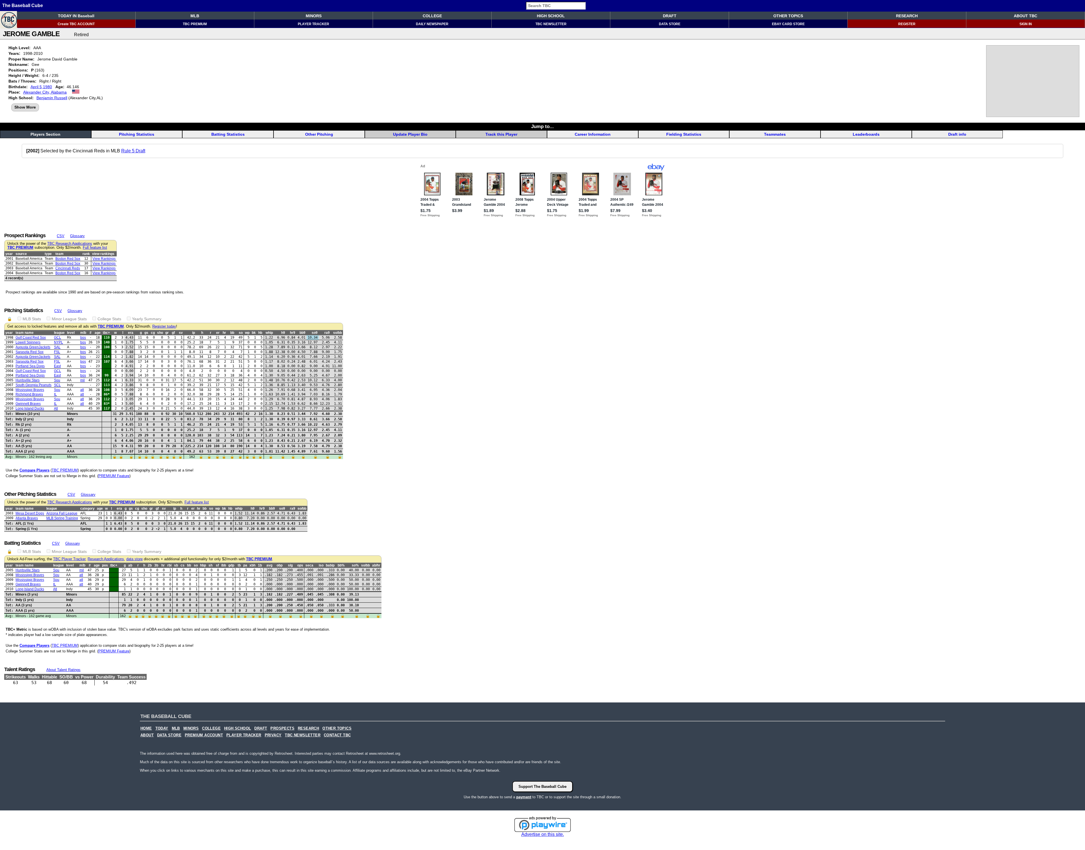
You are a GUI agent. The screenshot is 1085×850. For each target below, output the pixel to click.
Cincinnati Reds (67, 268)
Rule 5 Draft (133, 150)
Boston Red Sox (67, 259)
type (48, 254)
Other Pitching (319, 134)
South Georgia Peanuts (33, 385)
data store (134, 559)
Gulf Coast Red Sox (31, 337)
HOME (146, 728)
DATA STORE (669, 24)
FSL (57, 352)
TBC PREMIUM (195, 24)
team (59, 254)
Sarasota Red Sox (30, 352)
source (21, 254)
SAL (57, 347)
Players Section (45, 134)
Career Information (593, 134)
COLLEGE (432, 16)
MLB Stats (32, 319)
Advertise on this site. (542, 834)
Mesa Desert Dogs (30, 513)
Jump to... (542, 126)
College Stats (109, 319)
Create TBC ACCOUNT (76, 24)
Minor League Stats (69, 319)
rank (86, 254)
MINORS (314, 16)
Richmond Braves (29, 394)
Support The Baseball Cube (542, 786)
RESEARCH (907, 16)
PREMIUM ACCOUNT (204, 735)
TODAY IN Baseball (76, 16)
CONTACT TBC (337, 735)
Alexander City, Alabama (45, 92)
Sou (57, 380)
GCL (57, 337)
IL (55, 394)
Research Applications (106, 559)
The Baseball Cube (22, 5)
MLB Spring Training (62, 518)
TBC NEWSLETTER (551, 24)
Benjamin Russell (51, 98)
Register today (164, 326)
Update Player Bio (410, 134)
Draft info (957, 134)
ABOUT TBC (1025, 16)
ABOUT (147, 735)
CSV (60, 236)
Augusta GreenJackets (33, 347)
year (9, 254)
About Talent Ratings (63, 670)
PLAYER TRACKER (313, 24)
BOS (83, 337)
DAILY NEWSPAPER (432, 24)
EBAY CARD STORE (788, 24)
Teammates (775, 134)
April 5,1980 (41, 87)
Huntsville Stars (28, 380)
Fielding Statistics (683, 134)
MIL (82, 380)
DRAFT (669, 16)
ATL (82, 390)
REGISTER (906, 24)
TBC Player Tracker (69, 559)
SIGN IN (1025, 24)
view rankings (103, 254)
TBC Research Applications (69, 244)
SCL (57, 385)
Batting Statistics (228, 134)
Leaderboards (866, 134)
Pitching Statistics (136, 134)
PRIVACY (273, 735)
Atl (56, 408)
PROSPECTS (282, 728)
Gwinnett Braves (28, 404)
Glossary (77, 236)
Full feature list (95, 248)
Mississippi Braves (30, 390)
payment (523, 797)
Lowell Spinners (28, 342)
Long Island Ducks (30, 408)
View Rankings (104, 259)
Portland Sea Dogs (30, 366)
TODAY (161, 728)
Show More (25, 107)
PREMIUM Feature (113, 476)
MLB (194, 16)
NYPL (58, 342)
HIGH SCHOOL (551, 16)
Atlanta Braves (27, 518)
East (57, 366)
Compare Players (34, 470)
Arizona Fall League (61, 513)
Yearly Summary (146, 319)
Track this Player (501, 134)
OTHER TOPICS (788, 16)
